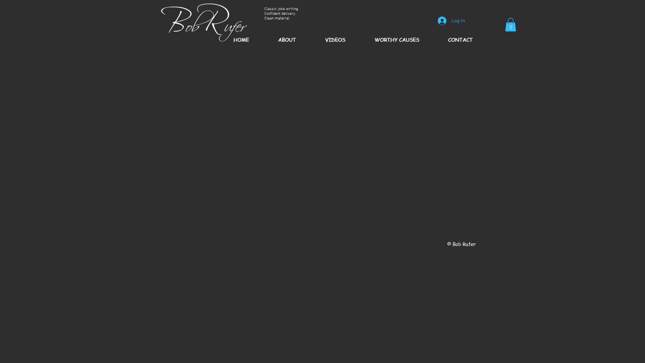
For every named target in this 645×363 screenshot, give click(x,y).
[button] (510, 25)
